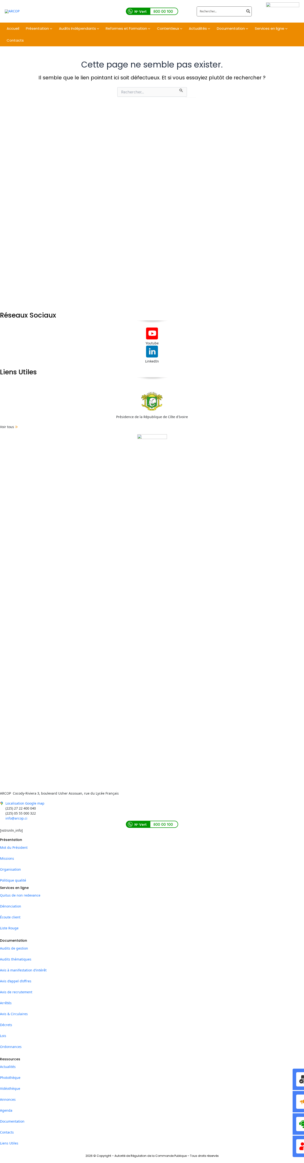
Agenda (6, 1110)
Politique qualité (13, 880)
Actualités (8, 1066)
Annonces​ (8, 1099)
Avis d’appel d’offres (15, 981)
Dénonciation (10, 906)
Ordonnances (11, 1046)
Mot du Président (14, 847)
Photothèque (10, 1077)
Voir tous (7, 427)
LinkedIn (152, 361)
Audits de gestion (14, 948)
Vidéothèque (10, 1088)
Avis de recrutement (16, 992)
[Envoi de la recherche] (181, 89)
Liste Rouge (9, 928)
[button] (50, 28)
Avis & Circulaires (14, 1014)
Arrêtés (6, 1003)
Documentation (12, 1121)
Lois (3, 1035)
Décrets (6, 1025)
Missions (7, 858)
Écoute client (10, 917)
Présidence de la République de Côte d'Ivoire (152, 417)
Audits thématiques (15, 959)
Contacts (7, 1132)
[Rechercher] (248, 11)
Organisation (10, 869)
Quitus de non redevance (20, 895)
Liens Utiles (9, 1143)
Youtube (152, 343)
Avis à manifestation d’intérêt (23, 970)
